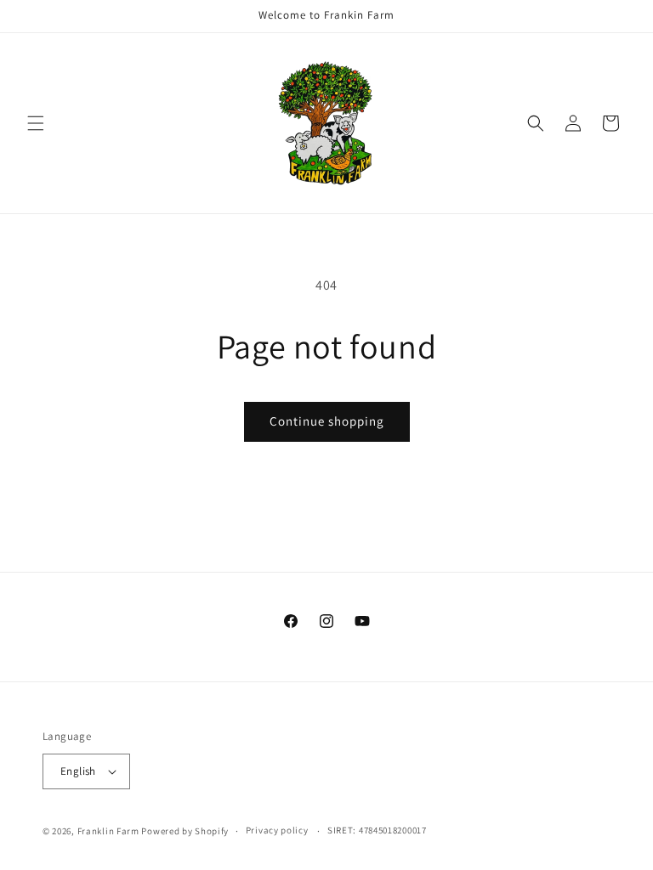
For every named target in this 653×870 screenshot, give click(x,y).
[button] (35, 123)
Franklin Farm (108, 831)
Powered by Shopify (185, 831)
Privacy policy (277, 830)
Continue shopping (327, 421)
